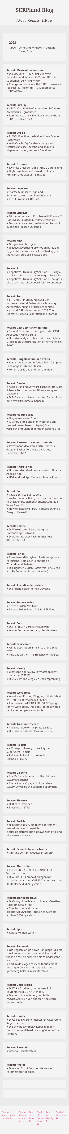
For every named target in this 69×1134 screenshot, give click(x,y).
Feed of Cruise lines (40, 1117)
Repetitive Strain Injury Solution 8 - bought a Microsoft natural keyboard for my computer (34, 280)
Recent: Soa (13, 491)
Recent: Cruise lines (18, 644)
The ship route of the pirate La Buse (30, 727)
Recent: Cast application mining (26, 327)
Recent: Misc (14, 240)
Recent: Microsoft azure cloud (25, 70)
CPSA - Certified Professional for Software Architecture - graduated (33, 110)
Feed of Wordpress (61, 1114)
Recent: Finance (16, 800)
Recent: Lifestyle (16, 213)
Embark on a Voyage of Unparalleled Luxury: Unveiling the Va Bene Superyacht (31, 784)
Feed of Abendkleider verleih (8, 1115)
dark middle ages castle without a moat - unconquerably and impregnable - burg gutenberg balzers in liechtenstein (32, 967)
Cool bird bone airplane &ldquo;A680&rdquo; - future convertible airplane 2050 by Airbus (31, 912)
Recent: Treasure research (22, 724)
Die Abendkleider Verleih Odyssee (29, 588)
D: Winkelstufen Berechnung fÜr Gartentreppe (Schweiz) (27, 531)
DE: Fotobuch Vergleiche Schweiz (29, 627)
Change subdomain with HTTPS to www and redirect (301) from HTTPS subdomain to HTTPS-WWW (34, 87)
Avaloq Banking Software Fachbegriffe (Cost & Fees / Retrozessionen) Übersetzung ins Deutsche (34, 390)
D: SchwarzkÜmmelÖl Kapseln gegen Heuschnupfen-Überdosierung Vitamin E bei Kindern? (33, 1030)
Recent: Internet (16, 164)
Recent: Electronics (18, 866)
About (21, 20)
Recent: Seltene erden (20, 602)
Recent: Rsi (13, 268)
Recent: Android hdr (19, 467)
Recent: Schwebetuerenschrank (26, 849)
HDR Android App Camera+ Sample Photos (35, 477)
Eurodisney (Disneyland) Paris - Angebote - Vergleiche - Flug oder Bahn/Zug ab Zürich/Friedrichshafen (33, 561)
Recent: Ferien (15, 554)
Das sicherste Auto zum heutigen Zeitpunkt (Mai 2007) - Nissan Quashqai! (34, 225)
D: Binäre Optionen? (21, 804)
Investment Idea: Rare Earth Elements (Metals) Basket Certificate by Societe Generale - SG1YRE (30, 449)
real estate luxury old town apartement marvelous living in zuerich (31, 826)
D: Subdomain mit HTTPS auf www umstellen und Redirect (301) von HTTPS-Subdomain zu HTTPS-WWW (31, 77)
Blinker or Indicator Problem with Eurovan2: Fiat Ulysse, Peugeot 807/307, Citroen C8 (34, 218)
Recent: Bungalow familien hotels (28, 359)
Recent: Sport (15, 929)
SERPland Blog (34, 9)
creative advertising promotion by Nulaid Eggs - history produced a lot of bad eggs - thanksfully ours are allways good (32, 251)
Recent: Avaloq (16, 1064)
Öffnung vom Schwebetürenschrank (31, 852)
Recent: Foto (14, 623)
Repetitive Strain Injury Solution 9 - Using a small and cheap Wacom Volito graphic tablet (33, 273)
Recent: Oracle (15, 133)
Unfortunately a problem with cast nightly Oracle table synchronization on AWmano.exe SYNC (34, 341)
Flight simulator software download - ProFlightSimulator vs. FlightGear (30, 172)
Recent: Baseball (17, 1047)
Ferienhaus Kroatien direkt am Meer (31, 369)
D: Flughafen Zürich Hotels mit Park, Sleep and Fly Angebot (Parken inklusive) (33, 569)
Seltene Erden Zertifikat (23, 606)
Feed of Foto (31, 1115)
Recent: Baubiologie (19, 985)
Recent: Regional (17, 946)
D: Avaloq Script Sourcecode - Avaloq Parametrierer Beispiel (29, 1070)
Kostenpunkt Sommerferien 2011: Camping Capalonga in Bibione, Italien (34, 364)
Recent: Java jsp (16, 105)
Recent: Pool (14, 296)
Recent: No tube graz (19, 414)
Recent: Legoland (17, 188)
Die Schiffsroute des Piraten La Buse (31, 731)
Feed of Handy (49, 1115)
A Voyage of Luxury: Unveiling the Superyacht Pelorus (28, 750)
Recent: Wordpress (18, 692)
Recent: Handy (15, 668)
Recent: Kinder (15, 1016)
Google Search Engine (22, 244)
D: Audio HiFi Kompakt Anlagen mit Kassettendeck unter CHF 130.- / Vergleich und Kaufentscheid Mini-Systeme (34, 880)
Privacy (47, 20)
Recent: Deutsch (16, 383)
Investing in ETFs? (19, 807)
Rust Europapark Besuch (24, 199)
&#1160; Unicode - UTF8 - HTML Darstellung (35, 167)
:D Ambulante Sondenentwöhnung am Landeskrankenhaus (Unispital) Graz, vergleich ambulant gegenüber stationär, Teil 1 (34, 425)
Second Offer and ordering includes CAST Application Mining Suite (32, 332)
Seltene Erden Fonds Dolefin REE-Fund (32, 609)
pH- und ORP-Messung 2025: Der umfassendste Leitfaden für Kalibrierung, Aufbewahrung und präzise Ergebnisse (31, 303)
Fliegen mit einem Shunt (23, 418)
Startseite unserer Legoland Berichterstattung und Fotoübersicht (28, 193)
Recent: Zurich (15, 821)
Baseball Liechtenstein (22, 1051)
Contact (33, 20)
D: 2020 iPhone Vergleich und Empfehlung (34, 679)
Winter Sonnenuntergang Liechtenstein (33, 630)
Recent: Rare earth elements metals (29, 442)
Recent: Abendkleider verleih (24, 585)
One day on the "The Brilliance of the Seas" (35, 654)
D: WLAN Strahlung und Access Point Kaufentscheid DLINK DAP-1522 (29, 990)
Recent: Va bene (16, 772)
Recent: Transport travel (21, 897)
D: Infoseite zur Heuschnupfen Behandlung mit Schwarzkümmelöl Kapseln (34, 399)
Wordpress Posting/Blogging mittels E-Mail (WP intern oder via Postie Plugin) (33, 697)
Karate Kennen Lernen (22, 932)
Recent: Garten (16, 526)
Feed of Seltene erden (22, 1115)
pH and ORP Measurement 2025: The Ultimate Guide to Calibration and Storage (31, 312)
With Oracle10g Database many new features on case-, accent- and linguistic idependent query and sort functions (30, 147)
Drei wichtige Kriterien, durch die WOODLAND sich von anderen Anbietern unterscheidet (31, 999)
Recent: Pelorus (16, 745)
